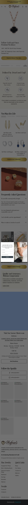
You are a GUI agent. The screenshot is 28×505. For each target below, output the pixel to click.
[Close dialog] (26, 243)
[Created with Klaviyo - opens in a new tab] (14, 262)
